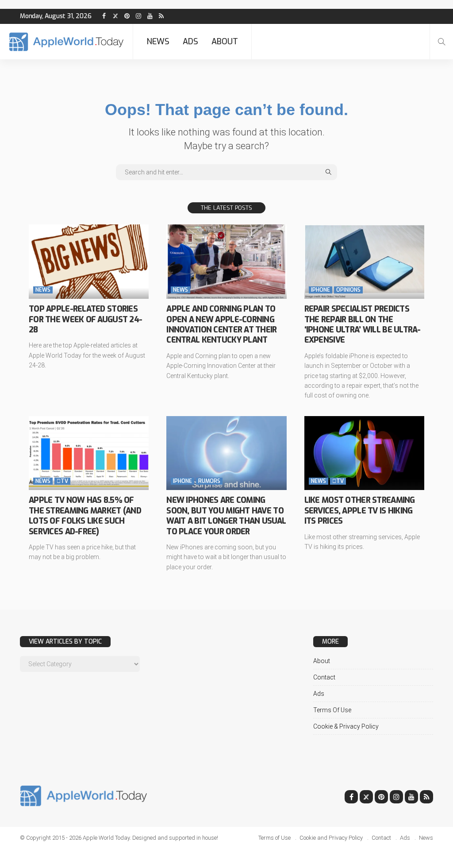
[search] (441, 41)
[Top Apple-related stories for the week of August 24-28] (89, 261)
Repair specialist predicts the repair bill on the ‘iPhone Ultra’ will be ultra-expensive (362, 324)
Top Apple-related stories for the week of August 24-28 (85, 319)
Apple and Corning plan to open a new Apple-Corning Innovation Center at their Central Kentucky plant (221, 324)
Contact (324, 677)
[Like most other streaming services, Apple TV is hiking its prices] (364, 453)
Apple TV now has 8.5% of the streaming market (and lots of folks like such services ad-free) (85, 515)
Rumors (209, 481)
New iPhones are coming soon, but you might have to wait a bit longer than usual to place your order (226, 515)
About (224, 41)
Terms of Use (332, 710)
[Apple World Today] (66, 42)
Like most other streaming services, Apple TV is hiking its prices (359, 510)
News (157, 41)
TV (62, 481)
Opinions (348, 289)
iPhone (320, 289)
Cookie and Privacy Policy (331, 837)
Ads (190, 41)
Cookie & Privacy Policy (346, 726)
